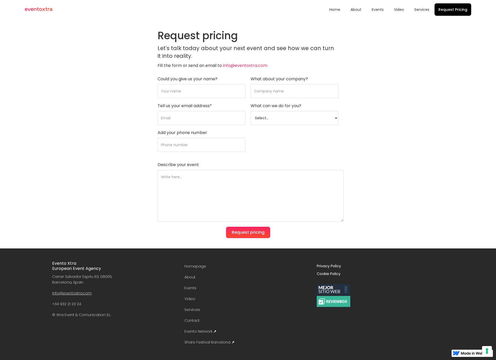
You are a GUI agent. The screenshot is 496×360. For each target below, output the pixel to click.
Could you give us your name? (188, 79)
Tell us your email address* (185, 105)
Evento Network (200, 331)
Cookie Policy (328, 273)
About (356, 9)
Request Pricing (452, 9)
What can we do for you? (276, 105)
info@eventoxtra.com (245, 65)
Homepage (195, 266)
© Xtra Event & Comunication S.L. (81, 314)
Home (334, 9)
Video (399, 9)
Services (421, 9)
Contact (192, 320)
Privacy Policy (329, 266)
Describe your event (178, 164)
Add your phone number (182, 132)
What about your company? (279, 79)
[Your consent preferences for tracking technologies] (487, 351)
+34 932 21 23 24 (66, 304)
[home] (38, 9)
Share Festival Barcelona (209, 342)
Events (378, 9)
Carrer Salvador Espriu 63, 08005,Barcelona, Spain (82, 279)
